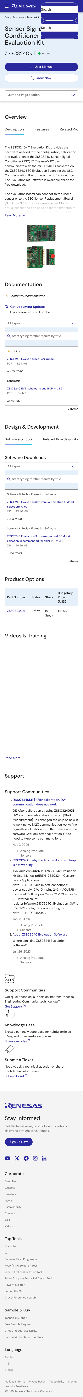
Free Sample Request (18, 1324)
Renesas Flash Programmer (21, 1259)
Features (42, 129)
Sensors (25, 855)
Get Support (13, 1006)
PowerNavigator (15, 1284)
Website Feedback (16, 1386)
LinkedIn (44, 1158)
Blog (7, 1219)
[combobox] (59, 30)
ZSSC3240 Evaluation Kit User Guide (30, 359)
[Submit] (45, 22)
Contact (10, 1213)
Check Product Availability (21, 1330)
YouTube (7, 1158)
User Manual (44, 67)
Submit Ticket (14, 1076)
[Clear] (44, 34)
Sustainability (13, 1207)
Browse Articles (16, 1041)
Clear (44, 15)
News (8, 1200)
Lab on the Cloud (15, 1291)
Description (14, 129)
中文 (7, 1363)
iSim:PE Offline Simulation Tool (23, 1272)
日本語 (9, 1370)
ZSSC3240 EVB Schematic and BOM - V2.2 (34, 388)
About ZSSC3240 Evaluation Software (40, 934)
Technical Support (16, 1318)
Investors (10, 1194)
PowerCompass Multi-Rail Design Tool (28, 1278)
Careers (10, 1187)
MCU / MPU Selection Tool (21, 1265)
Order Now (43, 78)
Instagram (35, 1158)
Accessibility (56, 1381)
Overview (10, 1181)
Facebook (26, 1158)
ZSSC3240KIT (17, 611)
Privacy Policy (37, 1381)
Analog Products (32, 851)
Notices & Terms (15, 1381)
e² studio (10, 1246)
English (9, 1357)
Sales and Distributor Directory (24, 1337)
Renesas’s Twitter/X (17, 1158)
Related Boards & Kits (60, 439)
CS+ (7, 1253)
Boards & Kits (34, 17)
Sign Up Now (19, 1142)
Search (59, 6)
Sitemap (72, 1381)
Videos (9, 1226)
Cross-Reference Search (20, 1297)
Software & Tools (18, 439)
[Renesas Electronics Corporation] (24, 6)
